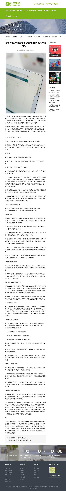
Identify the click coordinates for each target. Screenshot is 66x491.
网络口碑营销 (8, 472)
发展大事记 (37, 470)
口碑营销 (15, 37)
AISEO (26, 10)
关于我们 (15, 16)
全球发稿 (12, 10)
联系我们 (36, 477)
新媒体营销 (37, 37)
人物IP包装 (22, 477)
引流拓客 (22, 474)
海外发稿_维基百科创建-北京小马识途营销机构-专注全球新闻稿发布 (33, 486)
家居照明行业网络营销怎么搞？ (19, 438)
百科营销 (19, 10)
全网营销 (46, 10)
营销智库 (8, 16)
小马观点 (22, 37)
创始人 (36, 474)
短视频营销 (32, 10)
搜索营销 (29, 37)
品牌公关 (22, 472)
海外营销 (7, 468)
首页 (7, 10)
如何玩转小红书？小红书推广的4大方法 (21, 440)
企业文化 (36, 472)
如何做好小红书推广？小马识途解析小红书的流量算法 (54, 96)
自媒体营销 (8, 481)
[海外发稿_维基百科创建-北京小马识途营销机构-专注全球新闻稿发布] (12, 4)
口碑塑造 (22, 470)
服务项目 (40, 10)
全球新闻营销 (46, 37)
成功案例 (53, 10)
